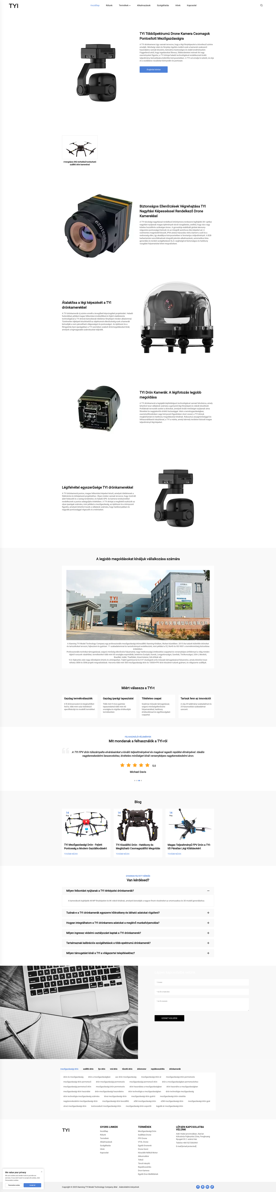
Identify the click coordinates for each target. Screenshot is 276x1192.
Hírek (177, 5)
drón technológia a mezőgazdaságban (144, 1091)
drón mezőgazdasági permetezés (110, 1082)
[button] (134, 780)
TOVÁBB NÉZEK (71, 854)
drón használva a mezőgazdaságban (182, 1086)
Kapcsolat (192, 5)
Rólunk (109, 5)
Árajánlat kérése (154, 69)
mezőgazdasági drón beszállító (115, 1101)
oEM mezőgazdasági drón (145, 1101)
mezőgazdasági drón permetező (77, 1082)
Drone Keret (143, 1149)
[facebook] (198, 1187)
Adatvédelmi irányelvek (129, 1187)
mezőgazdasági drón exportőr (138, 1106)
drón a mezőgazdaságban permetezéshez (180, 1082)
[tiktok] (212, 1187)
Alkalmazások (144, 5)
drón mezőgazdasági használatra (109, 1091)
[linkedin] (207, 1187)
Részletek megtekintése (80, 147)
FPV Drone (142, 1138)
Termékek (124, 5)
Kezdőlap (95, 5)
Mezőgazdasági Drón (147, 1131)
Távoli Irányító (144, 1163)
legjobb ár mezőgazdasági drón (169, 1106)
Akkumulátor (143, 1156)
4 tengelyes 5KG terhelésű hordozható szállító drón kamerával (80, 163)
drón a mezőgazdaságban (99, 1077)
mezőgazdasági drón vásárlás (173, 1096)
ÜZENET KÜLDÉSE (169, 1018)
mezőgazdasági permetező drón (143, 1082)
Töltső (140, 1160)
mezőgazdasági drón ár (151, 1077)
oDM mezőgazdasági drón (172, 1101)
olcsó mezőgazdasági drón (74, 1106)
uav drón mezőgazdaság (125, 1077)
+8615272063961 (190, 1143)
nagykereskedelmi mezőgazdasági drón (80, 1101)
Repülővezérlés (144, 1167)
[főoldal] (14, 5)
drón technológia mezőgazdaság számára (81, 1096)
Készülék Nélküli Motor (148, 1153)
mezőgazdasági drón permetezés (180, 1077)
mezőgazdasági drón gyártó (143, 1096)
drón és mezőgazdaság (73, 1077)
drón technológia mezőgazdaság (180, 1091)
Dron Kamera (143, 1170)
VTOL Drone (143, 1142)
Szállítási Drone (144, 1135)
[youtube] (203, 1187)
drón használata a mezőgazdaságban (145, 1086)
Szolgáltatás (163, 5)
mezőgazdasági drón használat (76, 1091)
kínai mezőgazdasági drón (115, 1096)
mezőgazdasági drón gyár (199, 1101)
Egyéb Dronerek (145, 1145)
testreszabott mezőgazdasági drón (106, 1106)
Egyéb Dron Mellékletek (148, 1174)
